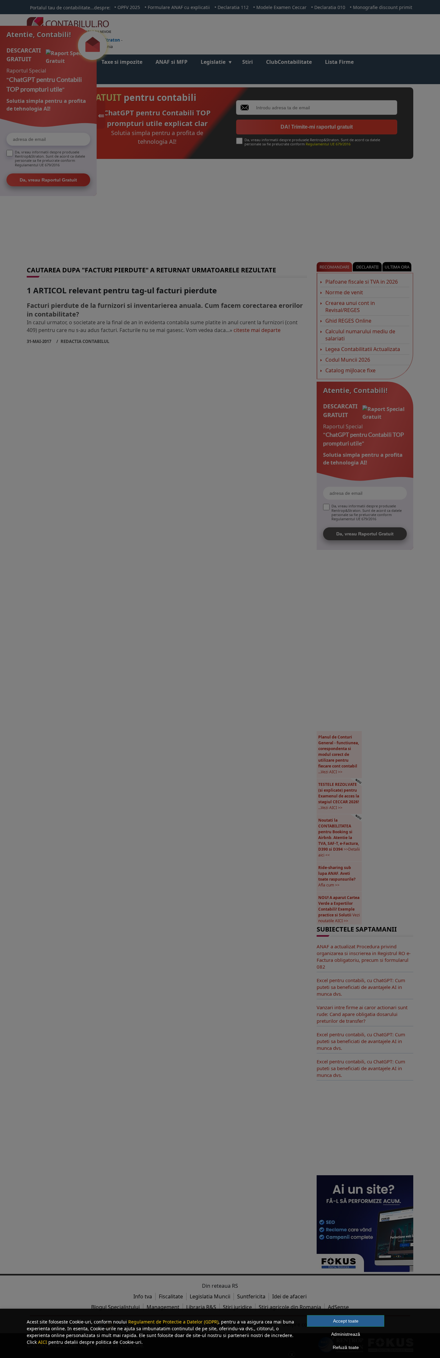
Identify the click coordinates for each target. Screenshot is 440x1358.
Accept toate (346, 1321)
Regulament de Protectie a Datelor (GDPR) (173, 1322)
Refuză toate (346, 1347)
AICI (42, 1342)
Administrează (345, 1334)
